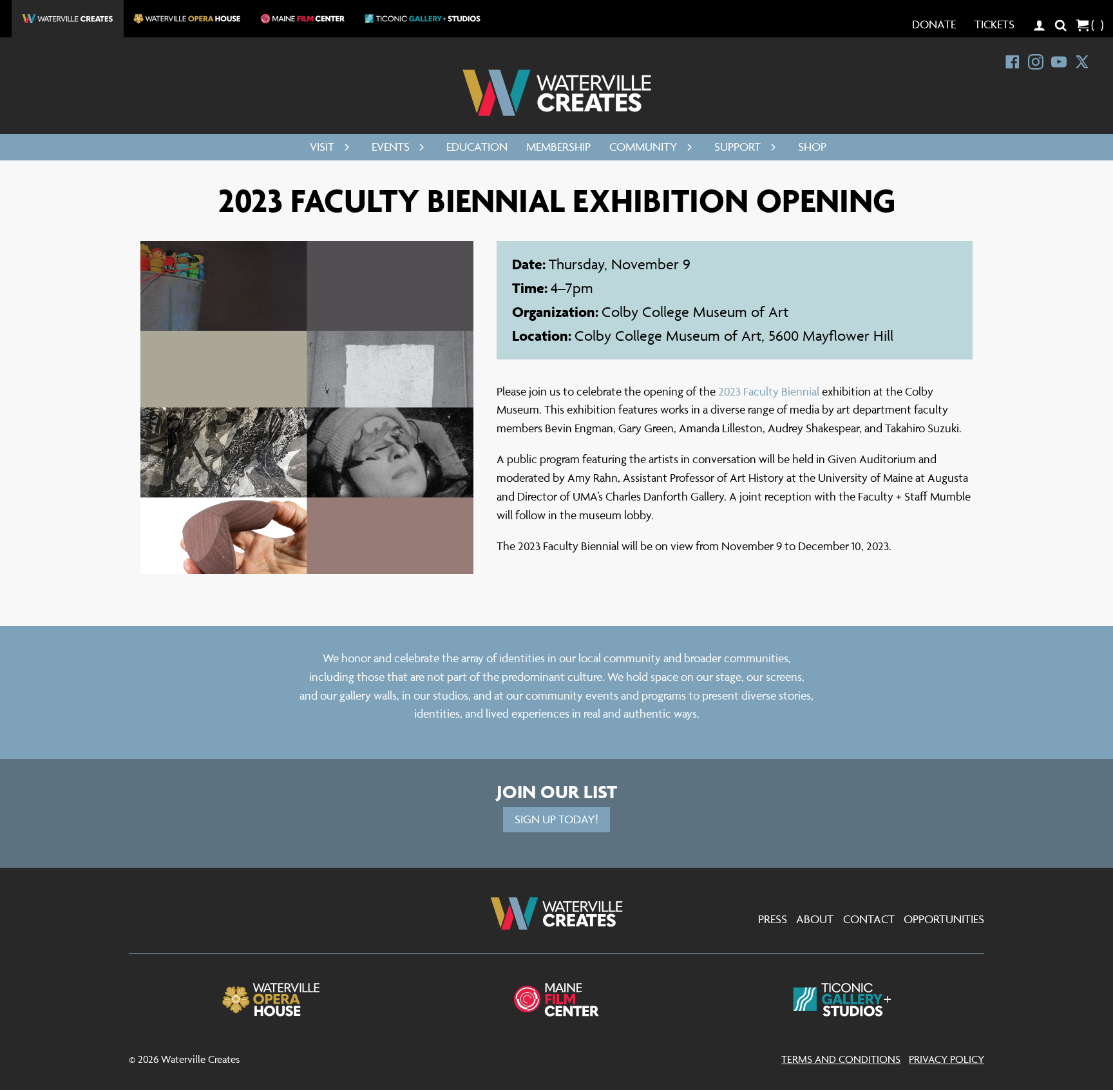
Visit (322, 146)
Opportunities (944, 919)
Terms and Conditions (840, 1059)
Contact (869, 919)
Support (737, 146)
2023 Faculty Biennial (768, 391)
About (814, 919)
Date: (530, 264)
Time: (531, 288)
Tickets (994, 24)
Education (477, 146)
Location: (543, 336)
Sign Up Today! (556, 819)
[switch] (343, 147)
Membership (558, 146)
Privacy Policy (946, 1059)
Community (643, 146)
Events (391, 146)
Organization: (557, 312)
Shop (812, 146)
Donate (934, 24)
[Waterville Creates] (557, 93)
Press (772, 919)
